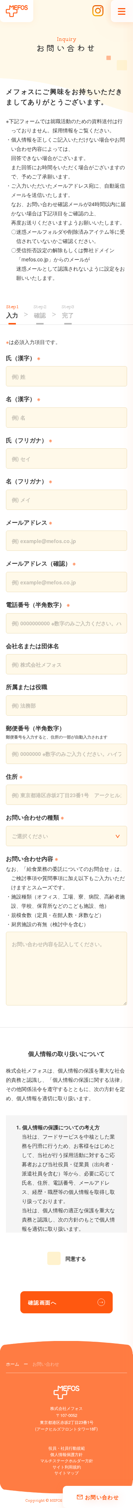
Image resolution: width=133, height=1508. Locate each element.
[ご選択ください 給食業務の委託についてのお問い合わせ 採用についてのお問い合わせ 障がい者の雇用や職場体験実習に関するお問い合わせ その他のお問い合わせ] (66, 836)
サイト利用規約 (66, 1467)
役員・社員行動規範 (66, 1448)
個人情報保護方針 (66, 1454)
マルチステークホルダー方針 (66, 1460)
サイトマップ (66, 1473)
